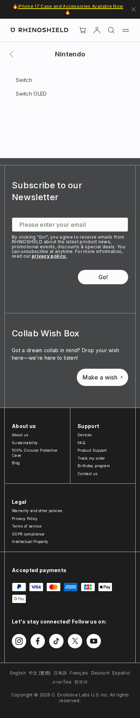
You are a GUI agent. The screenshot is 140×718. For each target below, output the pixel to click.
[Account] (97, 30)
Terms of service (26, 526)
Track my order (91, 458)
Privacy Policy (24, 518)
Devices (85, 435)
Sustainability (25, 443)
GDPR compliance (28, 534)
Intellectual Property (30, 541)
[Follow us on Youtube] (94, 641)
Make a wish (100, 377)
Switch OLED (31, 94)
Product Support (92, 450)
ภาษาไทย (61, 682)
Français (79, 673)
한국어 (81, 682)
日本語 (60, 673)
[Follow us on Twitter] (75, 641)
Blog (16, 463)
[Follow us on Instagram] (19, 641)
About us (20, 435)
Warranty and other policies (37, 510)
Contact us (87, 473)
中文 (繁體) (40, 673)
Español (121, 673)
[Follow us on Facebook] (38, 641)
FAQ (81, 443)
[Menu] (125, 30)
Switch (24, 80)
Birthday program (94, 466)
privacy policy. (49, 256)
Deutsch (100, 673)
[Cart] (82, 30)
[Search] (111, 30)
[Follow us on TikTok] (56, 641)
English (18, 673)
